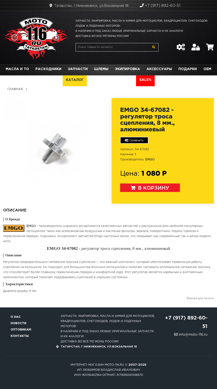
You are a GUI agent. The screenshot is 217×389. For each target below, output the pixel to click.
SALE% (145, 80)
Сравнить (136, 140)
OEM (207, 69)
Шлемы (101, 69)
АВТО (127, 80)
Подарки (187, 69)
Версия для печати (200, 298)
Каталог (75, 80)
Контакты (20, 336)
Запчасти (78, 69)
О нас (16, 317)
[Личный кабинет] (195, 44)
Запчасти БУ (103, 80)
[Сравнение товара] (181, 44)
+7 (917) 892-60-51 (162, 5)
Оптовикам (21, 329)
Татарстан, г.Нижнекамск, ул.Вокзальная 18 (90, 5)
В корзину (152, 188)
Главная (15, 89)
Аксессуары (159, 69)
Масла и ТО (17, 69)
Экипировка (127, 69)
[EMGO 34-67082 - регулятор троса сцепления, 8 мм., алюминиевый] (54, 148)
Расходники (48, 69)
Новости (18, 323)
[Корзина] (210, 44)
